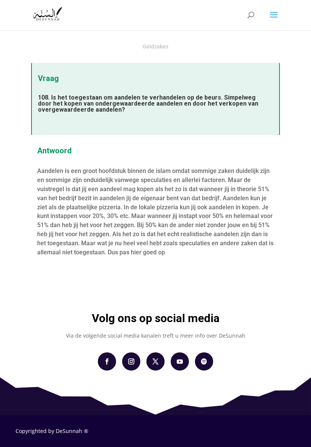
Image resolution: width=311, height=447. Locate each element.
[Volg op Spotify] (204, 361)
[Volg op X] (155, 361)
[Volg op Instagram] (131, 361)
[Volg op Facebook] (107, 361)
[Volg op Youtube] (180, 361)
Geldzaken (155, 47)
